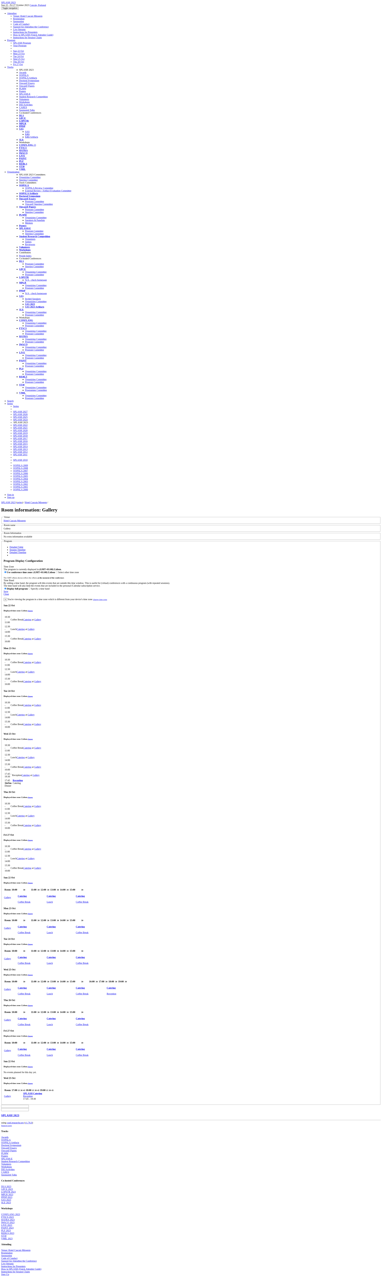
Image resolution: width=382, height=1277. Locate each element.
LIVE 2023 (6, 1225)
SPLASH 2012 (20, 452)
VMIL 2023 (7, 1238)
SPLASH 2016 (20, 441)
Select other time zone (68, 572)
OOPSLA (24, 75)
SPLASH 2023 (8, 502)
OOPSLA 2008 (20, 468)
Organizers (30, 239)
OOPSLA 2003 (20, 481)
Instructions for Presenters (25, 32)
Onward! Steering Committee (39, 204)
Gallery (37, 619)
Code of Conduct (21, 24)
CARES (23, 107)
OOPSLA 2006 (20, 473)
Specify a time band (40, 588)
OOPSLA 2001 (20, 487)
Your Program (19, 45)
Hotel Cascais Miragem (36, 502)
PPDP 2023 (6, 1197)
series (19, 502)
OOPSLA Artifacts (28, 78)
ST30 (3, 1236)
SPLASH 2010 (20, 460)
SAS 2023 (6, 1200)
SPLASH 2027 (20, 411)
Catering (27, 619)
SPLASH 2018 (20, 436)
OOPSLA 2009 (20, 465)
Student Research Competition (33, 96)
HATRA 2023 (8, 1219)
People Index (25, 256)
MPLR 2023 (7, 1194)
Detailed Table (16, 547)
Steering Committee (28, 180)
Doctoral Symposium (29, 80)
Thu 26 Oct (18, 61)
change (30, 611)
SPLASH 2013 (20, 449)
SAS (27, 131)
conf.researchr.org (15, 1122)
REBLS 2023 (7, 1233)
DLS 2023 (6, 1186)
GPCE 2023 (7, 1189)
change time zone (100, 599)
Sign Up (5, 1274)
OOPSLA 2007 (20, 471)
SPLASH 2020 (20, 430)
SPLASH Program (22, 43)
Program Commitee (34, 231)
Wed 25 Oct (18, 59)
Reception (18, 780)
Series (16, 406)
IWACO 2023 (7, 1222)
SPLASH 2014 (20, 446)
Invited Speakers (33, 299)
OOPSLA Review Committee (39, 188)
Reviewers (30, 244)
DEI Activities (26, 104)
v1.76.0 (28, 1122)
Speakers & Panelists (35, 220)
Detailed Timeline (18, 552)
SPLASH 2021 (20, 428)
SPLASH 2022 (20, 425)
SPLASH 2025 (20, 417)
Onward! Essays (27, 83)
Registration (18, 18)
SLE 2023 (6, 1202)
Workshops (24, 102)
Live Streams (19, 29)
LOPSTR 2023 (8, 1192)
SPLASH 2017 (20, 438)
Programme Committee (36, 390)
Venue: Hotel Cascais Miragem (27, 16)
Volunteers (24, 99)
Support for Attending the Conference (31, 27)
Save (6, 591)
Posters (22, 91)
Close (6, 594)
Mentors (29, 223)
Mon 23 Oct (19, 53)
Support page (6, 1125)
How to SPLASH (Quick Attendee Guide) (33, 35)
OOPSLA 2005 (20, 476)
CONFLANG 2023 (10, 1214)
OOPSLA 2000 (20, 489)
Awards (22, 72)
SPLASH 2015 (20, 444)
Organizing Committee (30, 177)
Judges (28, 242)
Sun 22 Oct (18, 51)
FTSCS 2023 (7, 1217)
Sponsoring (18, 21)
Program (11, 40)
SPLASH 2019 (20, 433)
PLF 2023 (6, 1230)
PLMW (22, 88)
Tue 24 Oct (18, 56)
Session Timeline (18, 549)
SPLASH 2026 (20, 414)
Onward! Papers (26, 86)
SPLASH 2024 (20, 419)
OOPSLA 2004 (20, 479)
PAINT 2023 (7, 1228)
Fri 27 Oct (18, 64)
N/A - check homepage (36, 280)
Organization (13, 172)
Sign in (10, 494)
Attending (12, 13)
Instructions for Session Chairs (27, 37)
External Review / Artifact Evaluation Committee (48, 190)
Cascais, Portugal (38, 5)
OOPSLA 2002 (20, 484)
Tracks (10, 67)
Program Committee (34, 201)
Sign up (10, 497)
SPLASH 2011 (20, 454)
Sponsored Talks (27, 110)
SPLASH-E (24, 94)
